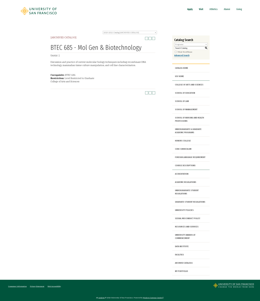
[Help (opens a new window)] (153, 38)
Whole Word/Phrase (185, 52)
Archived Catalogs (184, 263)
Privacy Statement (37, 286)
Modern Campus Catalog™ (153, 298)
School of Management (186, 109)
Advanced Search (181, 55)
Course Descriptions (185, 165)
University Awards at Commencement (185, 236)
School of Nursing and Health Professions (189, 119)
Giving (239, 9)
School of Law (182, 101)
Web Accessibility (54, 286)
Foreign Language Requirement (190, 157)
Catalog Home (181, 68)
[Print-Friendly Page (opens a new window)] (150, 38)
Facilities (179, 254)
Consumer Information (17, 286)
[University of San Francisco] (38, 15)
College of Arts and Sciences (189, 84)
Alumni (227, 9)
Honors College (183, 140)
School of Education (185, 93)
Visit (201, 9)
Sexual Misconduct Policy (187, 218)
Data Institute (182, 246)
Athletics (213, 9)
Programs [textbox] (179, 44)
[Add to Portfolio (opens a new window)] (146, 38)
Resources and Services (187, 226)
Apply (190, 9)
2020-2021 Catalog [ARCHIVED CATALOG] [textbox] (121, 32)
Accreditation (181, 174)
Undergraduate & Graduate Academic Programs (188, 131)
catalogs (101, 298)
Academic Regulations (185, 182)
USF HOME (179, 76)
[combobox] (130, 32)
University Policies (184, 210)
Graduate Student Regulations (190, 202)
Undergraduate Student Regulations (187, 192)
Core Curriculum (183, 149)
